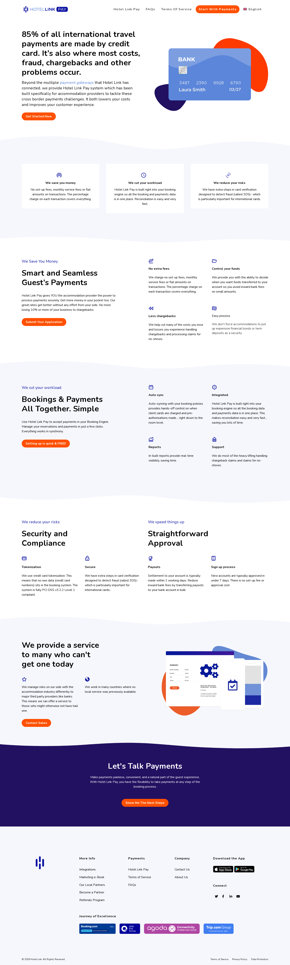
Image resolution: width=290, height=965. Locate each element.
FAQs (132, 885)
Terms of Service (139, 877)
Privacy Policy (239, 959)
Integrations (87, 869)
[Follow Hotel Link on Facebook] (223, 896)
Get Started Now (39, 116)
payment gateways (77, 82)
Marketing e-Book (91, 877)
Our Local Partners (92, 885)
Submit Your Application (44, 322)
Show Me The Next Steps (145, 803)
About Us (181, 877)
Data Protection (259, 959)
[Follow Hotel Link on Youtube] (238, 896)
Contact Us (182, 869)
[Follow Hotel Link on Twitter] (216, 896)
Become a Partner (91, 892)
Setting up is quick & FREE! (46, 443)
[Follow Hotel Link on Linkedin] (231, 896)
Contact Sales (36, 723)
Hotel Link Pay (138, 869)
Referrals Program (92, 900)
